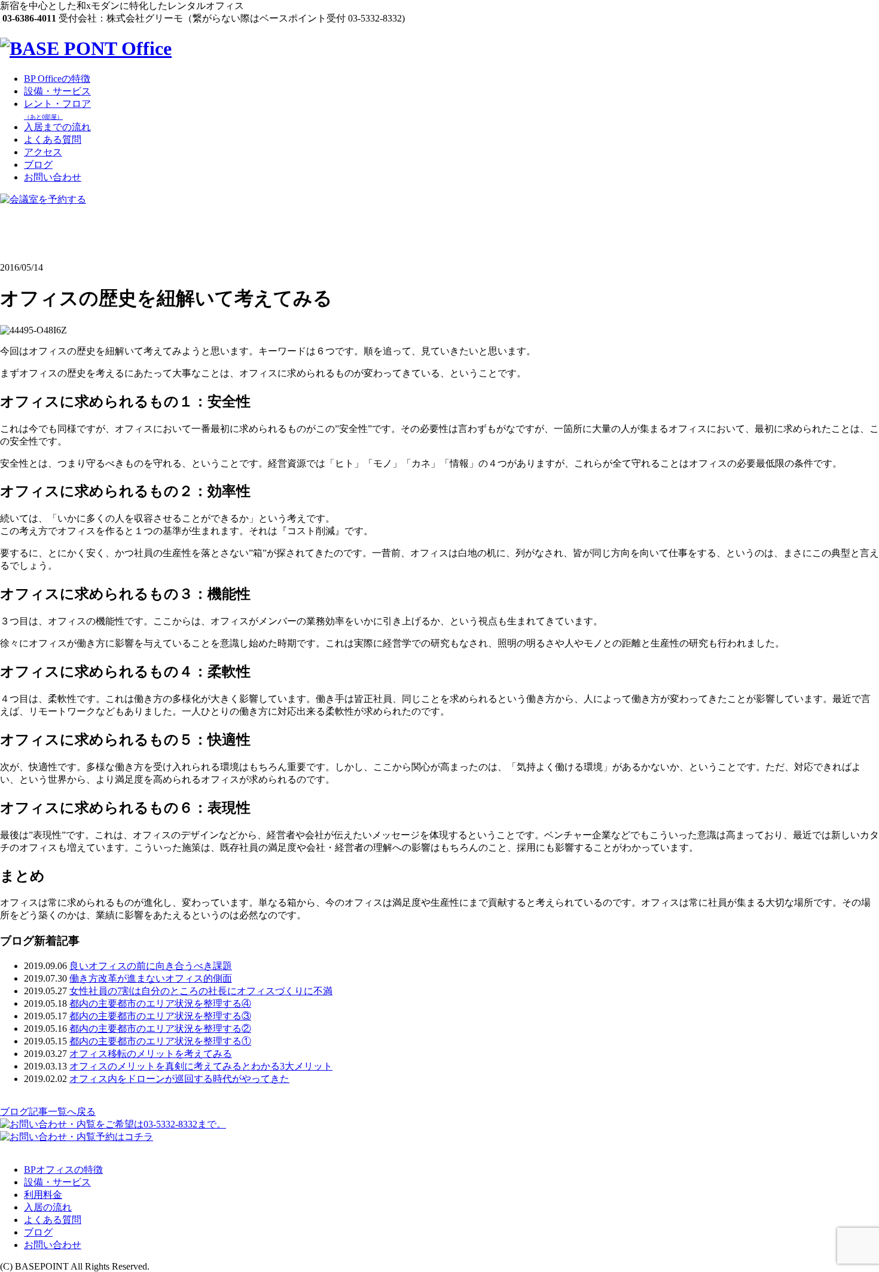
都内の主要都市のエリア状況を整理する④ (160, 1003)
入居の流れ (48, 1207)
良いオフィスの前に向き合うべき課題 (150, 966)
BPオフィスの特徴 (63, 1169)
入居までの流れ (57, 127)
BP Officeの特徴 (57, 78)
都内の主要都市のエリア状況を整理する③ (160, 1016)
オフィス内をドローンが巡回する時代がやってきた (179, 1079)
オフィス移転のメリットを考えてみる (150, 1054)
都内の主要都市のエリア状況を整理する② (160, 1028)
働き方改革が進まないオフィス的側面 (150, 978)
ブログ (38, 165)
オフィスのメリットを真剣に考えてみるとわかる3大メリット (200, 1066)
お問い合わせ (52, 177)
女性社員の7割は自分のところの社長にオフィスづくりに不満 (200, 991)
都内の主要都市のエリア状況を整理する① (160, 1041)
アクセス (43, 152)
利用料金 (43, 1195)
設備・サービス (57, 91)
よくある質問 (52, 139)
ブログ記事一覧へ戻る (48, 1112)
